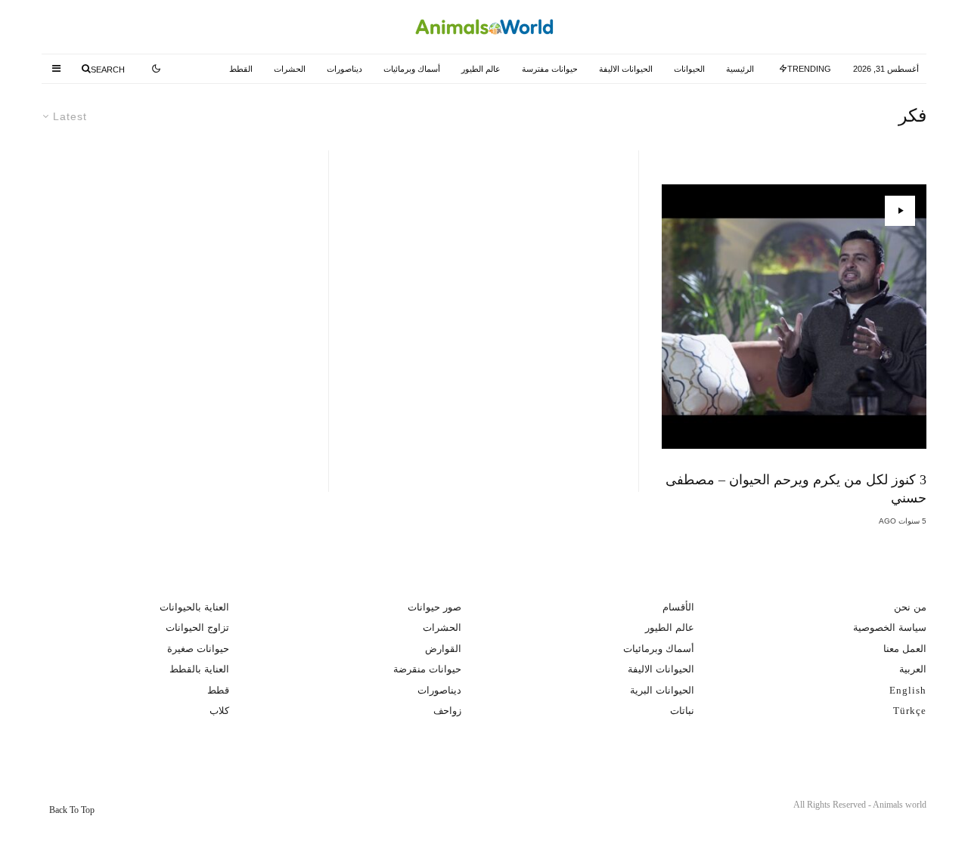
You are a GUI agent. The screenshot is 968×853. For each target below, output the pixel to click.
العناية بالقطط (199, 669)
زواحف (447, 710)
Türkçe (909, 710)
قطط (218, 690)
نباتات (682, 710)
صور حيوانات (434, 607)
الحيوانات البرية (662, 690)
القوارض (443, 648)
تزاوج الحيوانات (197, 627)
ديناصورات (344, 68)
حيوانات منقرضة (427, 669)
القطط (241, 68)
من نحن (910, 607)
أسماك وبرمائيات (411, 68)
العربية (912, 669)
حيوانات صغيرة (198, 648)
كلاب (219, 710)
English (907, 690)
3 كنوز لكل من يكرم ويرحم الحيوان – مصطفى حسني (796, 488)
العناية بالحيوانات (194, 607)
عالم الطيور (481, 68)
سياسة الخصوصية (889, 627)
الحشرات (290, 68)
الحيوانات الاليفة (626, 68)
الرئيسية (740, 68)
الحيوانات (689, 68)
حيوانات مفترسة (550, 68)
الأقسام (678, 607)
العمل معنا (904, 648)
